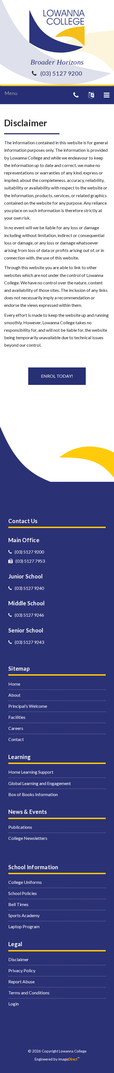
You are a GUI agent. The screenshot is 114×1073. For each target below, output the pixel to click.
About (14, 695)
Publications (20, 827)
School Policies (22, 893)
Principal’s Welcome (27, 706)
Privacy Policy (21, 970)
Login (13, 1003)
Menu (10, 93)
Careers (15, 728)
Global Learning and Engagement (39, 783)
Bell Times (18, 904)
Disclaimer (18, 959)
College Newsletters (27, 838)
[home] (57, 31)
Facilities (16, 717)
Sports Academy (24, 915)
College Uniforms (25, 882)
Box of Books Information (33, 794)
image (67, 1059)
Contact (16, 739)
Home (14, 683)
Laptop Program (24, 926)
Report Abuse (21, 981)
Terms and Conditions (29, 992)
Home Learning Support (30, 771)
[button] (107, 95)
